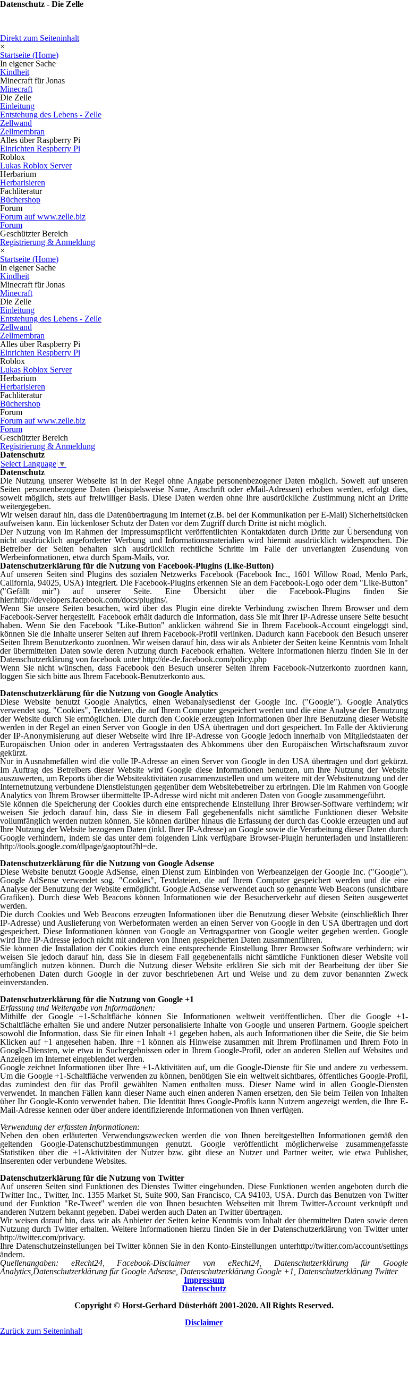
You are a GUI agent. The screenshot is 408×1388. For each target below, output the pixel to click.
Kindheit (14, 72)
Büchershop (20, 199)
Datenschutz (204, 1288)
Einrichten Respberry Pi (40, 148)
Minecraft (16, 89)
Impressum (204, 1279)
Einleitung (17, 106)
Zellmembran (22, 131)
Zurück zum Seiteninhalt (41, 1330)
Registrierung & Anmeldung (47, 242)
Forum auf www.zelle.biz (43, 216)
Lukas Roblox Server (36, 165)
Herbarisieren (22, 182)
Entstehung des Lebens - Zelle (50, 114)
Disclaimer (204, 1322)
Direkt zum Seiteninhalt (39, 38)
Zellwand (16, 123)
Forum (11, 225)
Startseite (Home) (29, 55)
